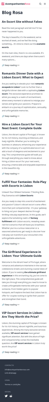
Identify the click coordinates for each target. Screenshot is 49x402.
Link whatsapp (10, 373)
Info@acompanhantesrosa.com (17, 369)
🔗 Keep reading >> (10, 65)
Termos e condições (12, 384)
